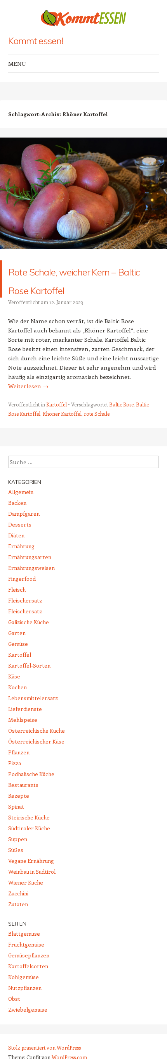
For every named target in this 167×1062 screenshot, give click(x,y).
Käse (14, 695)
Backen (17, 521)
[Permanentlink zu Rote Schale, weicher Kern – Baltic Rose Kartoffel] (83, 256)
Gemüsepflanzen (28, 974)
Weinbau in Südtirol (32, 890)
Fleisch (17, 608)
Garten (17, 651)
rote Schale (97, 432)
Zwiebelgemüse (27, 1028)
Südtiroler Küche (29, 846)
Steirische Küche (29, 836)
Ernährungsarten (29, 575)
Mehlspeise (22, 738)
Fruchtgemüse (26, 963)
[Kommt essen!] (83, 18)
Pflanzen (19, 771)
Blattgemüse (24, 952)
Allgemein (20, 510)
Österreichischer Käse (36, 760)
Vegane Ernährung (31, 879)
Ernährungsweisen (31, 586)
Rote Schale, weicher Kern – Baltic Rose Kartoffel (79, 288)
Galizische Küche (28, 640)
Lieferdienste (25, 727)
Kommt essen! (35, 40)
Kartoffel (56, 423)
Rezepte (18, 814)
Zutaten (18, 922)
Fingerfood (22, 597)
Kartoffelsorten (28, 984)
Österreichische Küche (36, 749)
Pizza (14, 781)
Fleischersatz (25, 619)
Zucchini (18, 912)
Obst (14, 1017)
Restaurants (23, 803)
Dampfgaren (24, 532)
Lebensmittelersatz (33, 716)
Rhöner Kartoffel (62, 432)
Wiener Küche (25, 901)
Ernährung (21, 564)
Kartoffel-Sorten (29, 684)
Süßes (15, 868)
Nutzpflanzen (25, 1006)
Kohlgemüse (23, 995)
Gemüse (18, 662)
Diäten (16, 554)
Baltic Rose (121, 423)
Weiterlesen (28, 404)
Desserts (19, 543)
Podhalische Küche (31, 792)
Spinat (16, 825)
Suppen (17, 857)
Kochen (17, 705)
